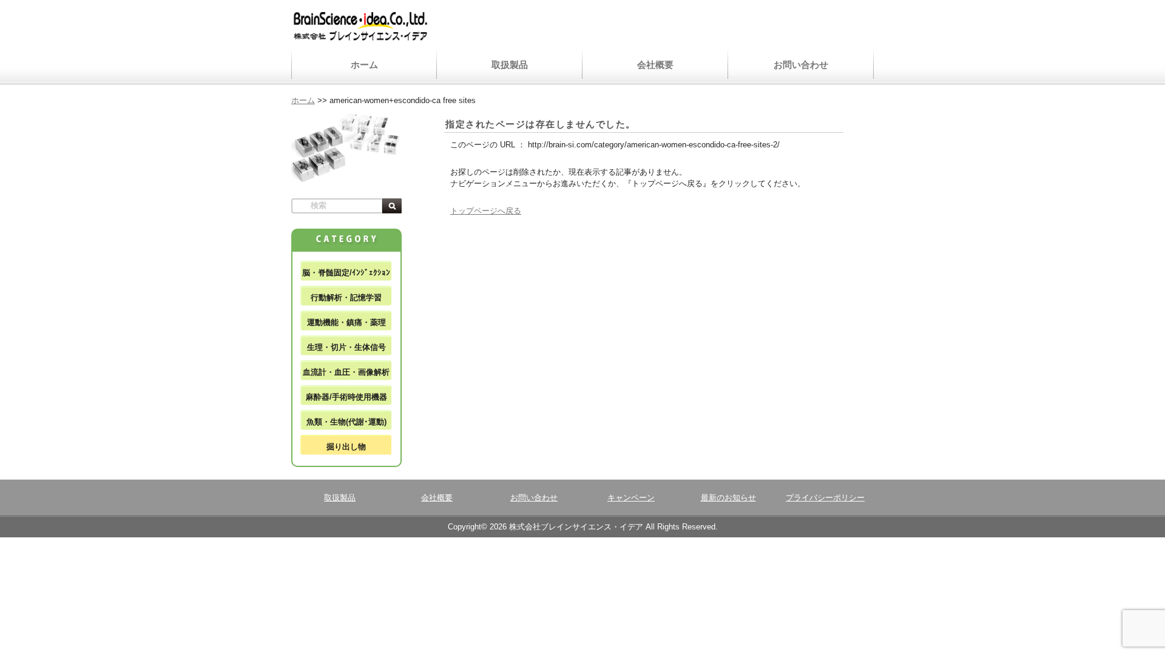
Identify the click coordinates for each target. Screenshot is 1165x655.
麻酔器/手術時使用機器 (346, 396)
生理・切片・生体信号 (346, 347)
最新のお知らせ (728, 497)
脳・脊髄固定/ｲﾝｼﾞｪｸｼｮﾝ (346, 272)
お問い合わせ (801, 64)
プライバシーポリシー (825, 497)
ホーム (364, 64)
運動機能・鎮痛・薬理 (346, 322)
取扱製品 (509, 64)
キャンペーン (631, 497)
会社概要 (655, 64)
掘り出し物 (346, 446)
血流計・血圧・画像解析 (346, 372)
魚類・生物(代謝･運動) (346, 421)
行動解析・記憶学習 (346, 297)
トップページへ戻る (485, 210)
